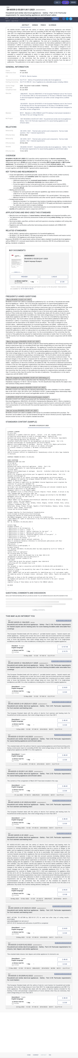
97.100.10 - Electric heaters (28, 76)
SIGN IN (73, 2)
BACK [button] (6, 18)
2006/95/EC (31, 18)
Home (29, 1055)
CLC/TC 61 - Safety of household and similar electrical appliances (40, 80)
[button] (55, 18)
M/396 (53, 968)
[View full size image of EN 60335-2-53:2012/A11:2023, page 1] (16, 264)
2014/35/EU (40, 18)
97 (21, 289)
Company (35, 1055)
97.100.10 (23, 18)
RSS (50, 1055)
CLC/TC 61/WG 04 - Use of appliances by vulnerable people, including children (44, 82)
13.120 (36, 656)
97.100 (25, 289)
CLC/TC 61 (15, 21)
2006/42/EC (36, 968)
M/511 (8, 21)
